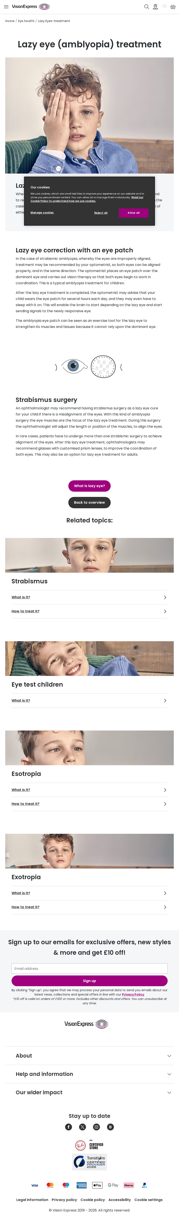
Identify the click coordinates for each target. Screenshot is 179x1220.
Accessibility (119, 1199)
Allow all (133, 213)
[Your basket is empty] (173, 6)
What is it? (21, 597)
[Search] (146, 6)
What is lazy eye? (89, 485)
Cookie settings (148, 1199)
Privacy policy (64, 1199)
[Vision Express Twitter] (82, 1127)
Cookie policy (93, 1199)
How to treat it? (26, 611)
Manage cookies (42, 212)
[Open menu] (6, 7)
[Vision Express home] (89, 1024)
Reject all (101, 213)
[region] (89, 201)
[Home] (31, 6)
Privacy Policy (133, 994)
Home (10, 21)
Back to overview (89, 502)
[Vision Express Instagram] (96, 1127)
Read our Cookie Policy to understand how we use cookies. (87, 199)
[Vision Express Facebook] (68, 1127)
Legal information (32, 1199)
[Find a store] (155, 6)
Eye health (26, 21)
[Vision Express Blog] (110, 1127)
